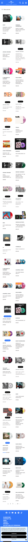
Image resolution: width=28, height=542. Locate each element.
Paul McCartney (20, 492)
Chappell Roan (19, 269)
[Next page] (20, 504)
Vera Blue (18, 467)
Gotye (4, 343)
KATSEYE (18, 151)
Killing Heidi (19, 417)
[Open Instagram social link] (9, 512)
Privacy (6, 523)
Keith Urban (6, 494)
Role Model (19, 77)
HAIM (17, 394)
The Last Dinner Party (6, 368)
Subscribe (7, 517)
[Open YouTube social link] (12, 512)
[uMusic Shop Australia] (11, 2)
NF (3, 247)
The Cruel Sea (6, 468)
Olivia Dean (19, 104)
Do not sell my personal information (11, 526)
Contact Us (7, 519)
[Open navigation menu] (2, 2)
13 (17, 503)
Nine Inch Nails (7, 420)
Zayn (4, 25)
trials (17, 127)
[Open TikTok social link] (21, 512)
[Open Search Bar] (20, 3)
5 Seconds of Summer (6, 78)
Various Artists (7, 199)
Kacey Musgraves (20, 341)
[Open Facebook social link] (6, 512)
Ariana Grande (7, 51)
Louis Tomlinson (7, 150)
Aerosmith (18, 198)
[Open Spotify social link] (18, 512)
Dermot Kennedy (20, 171)
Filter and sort (7, 9)
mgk (4, 222)
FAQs (5, 520)
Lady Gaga (5, 445)
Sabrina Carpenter (18, 25)
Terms (5, 522)
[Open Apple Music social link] (15, 512)
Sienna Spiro (6, 104)
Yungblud (18, 199)
